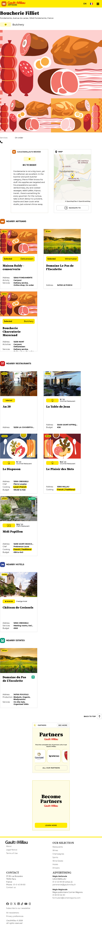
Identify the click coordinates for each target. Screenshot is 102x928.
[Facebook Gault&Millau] (7, 904)
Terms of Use (12, 853)
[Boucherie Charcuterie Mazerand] (18, 321)
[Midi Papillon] (18, 526)
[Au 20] (18, 401)
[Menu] (98, 3)
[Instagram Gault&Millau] (11, 904)
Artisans (56, 868)
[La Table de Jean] (62, 401)
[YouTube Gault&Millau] (25, 904)
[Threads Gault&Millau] (30, 904)
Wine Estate (57, 861)
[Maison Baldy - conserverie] (18, 259)
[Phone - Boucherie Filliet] (2, 142)
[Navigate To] (72, 181)
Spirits (55, 857)
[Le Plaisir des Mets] (62, 464)
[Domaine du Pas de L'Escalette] (18, 678)
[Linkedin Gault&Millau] (18, 904)
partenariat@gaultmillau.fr (64, 885)
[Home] (16, 2)
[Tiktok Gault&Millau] (22, 904)
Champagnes (58, 854)
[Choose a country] (91, 3)
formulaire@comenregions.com (66, 898)
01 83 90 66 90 (58, 895)
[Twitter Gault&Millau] (15, 904)
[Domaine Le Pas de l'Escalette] (62, 259)
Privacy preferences (14, 916)
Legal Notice (11, 850)
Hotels (55, 864)
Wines (55, 850)
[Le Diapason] (18, 464)
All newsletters (12, 913)
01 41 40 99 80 (19, 885)
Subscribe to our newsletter (18, 908)
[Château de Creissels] (18, 602)
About (9, 846)
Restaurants (57, 847)
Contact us (11, 887)
